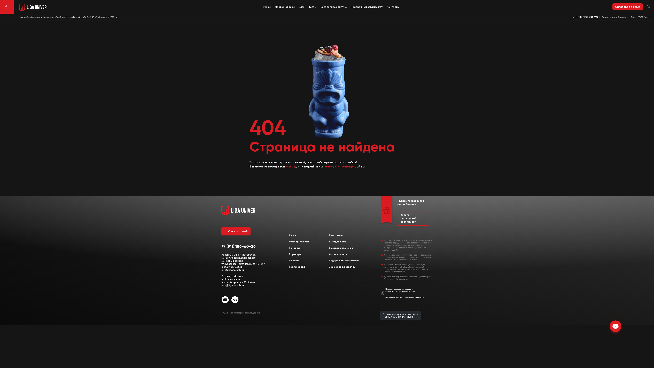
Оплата (233, 231)
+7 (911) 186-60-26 (584, 17)
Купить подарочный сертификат (408, 218)
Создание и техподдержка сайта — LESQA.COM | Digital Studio (400, 315)
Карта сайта (297, 267)
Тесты (312, 6)
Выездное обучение (341, 248)
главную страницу (339, 166)
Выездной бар (337, 242)
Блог (302, 6)
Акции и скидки (338, 254)
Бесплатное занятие (334, 6)
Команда (294, 248)
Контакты (393, 6)
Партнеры (295, 254)
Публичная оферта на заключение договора (404, 297)
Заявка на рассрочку (342, 267)
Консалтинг (336, 235)
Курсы (267, 6)
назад (291, 166)
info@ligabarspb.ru (232, 270)
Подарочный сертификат (367, 6)
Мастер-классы (285, 6)
